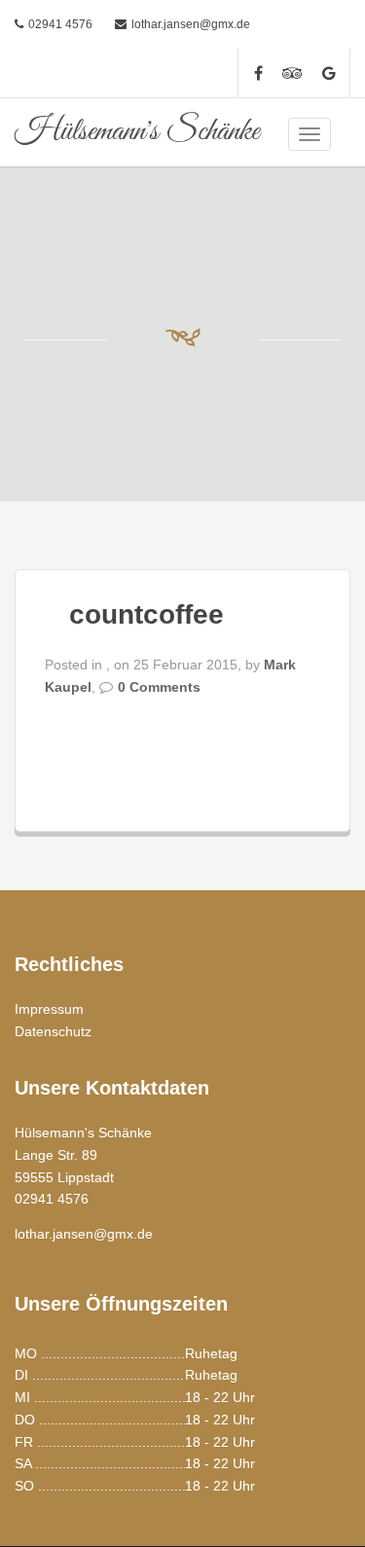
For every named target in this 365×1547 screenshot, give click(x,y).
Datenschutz (53, 1031)
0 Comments (159, 687)
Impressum (49, 1009)
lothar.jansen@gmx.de (190, 24)
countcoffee (146, 614)
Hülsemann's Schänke (137, 132)
